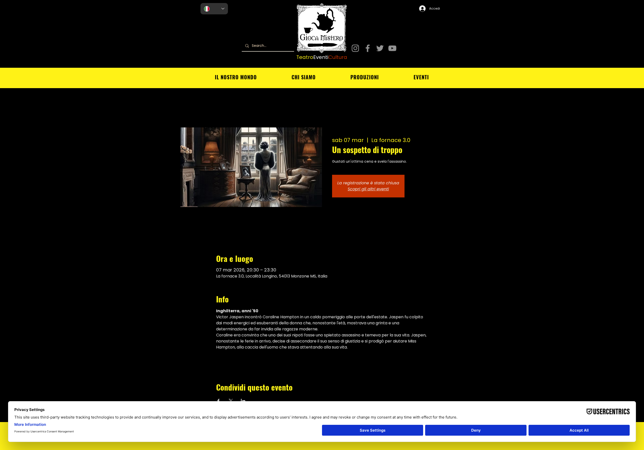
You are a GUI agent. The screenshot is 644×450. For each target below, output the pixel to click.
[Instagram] (355, 48)
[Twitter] (380, 48)
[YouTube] (392, 48)
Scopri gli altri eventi (368, 189)
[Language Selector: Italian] (214, 8)
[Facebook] (368, 48)
